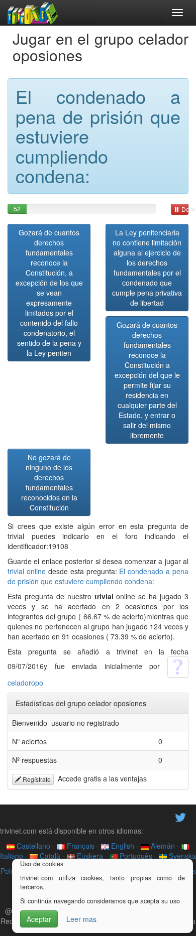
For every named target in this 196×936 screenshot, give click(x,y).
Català (49, 856)
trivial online (27, 571)
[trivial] (33, 12)
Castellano (32, 846)
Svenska (181, 856)
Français (79, 846)
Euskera (89, 856)
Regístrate (36, 779)
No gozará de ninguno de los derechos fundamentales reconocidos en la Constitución (49, 482)
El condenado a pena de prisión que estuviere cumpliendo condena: (98, 576)
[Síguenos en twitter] (180, 817)
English (121, 846)
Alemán (162, 846)
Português (135, 856)
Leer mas (81, 919)
